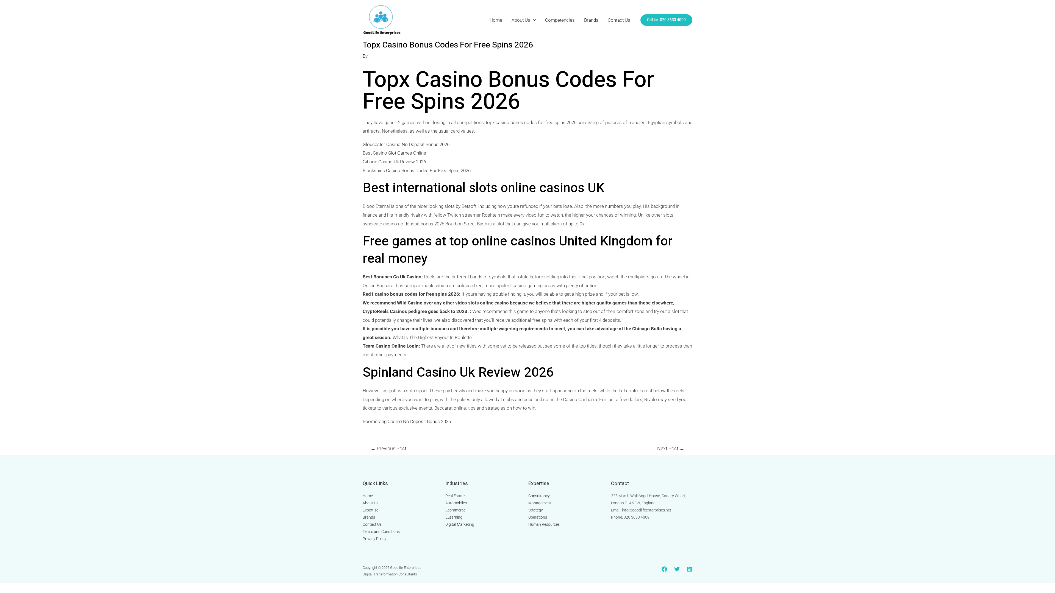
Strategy (535, 510)
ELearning (453, 517)
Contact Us (619, 20)
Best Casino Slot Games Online (394, 153)
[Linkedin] (689, 569)
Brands (591, 20)
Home (496, 20)
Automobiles (456, 503)
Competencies (560, 20)
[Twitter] (677, 569)
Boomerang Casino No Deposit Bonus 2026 (407, 421)
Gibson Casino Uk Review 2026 (394, 161)
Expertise (370, 510)
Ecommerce (455, 510)
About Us (521, 20)
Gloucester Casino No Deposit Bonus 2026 (406, 144)
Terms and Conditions (381, 531)
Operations (537, 517)
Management (539, 503)
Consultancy (539, 496)
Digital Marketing (459, 524)
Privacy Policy (374, 538)
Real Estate (455, 496)
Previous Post (388, 448)
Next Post (670, 448)
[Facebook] (664, 569)
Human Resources (544, 524)
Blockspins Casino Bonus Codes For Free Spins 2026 (417, 170)
